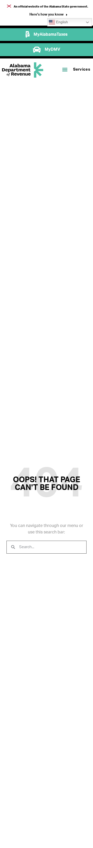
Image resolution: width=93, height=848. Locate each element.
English (61, 22)
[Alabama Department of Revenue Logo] (22, 70)
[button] (48, 15)
